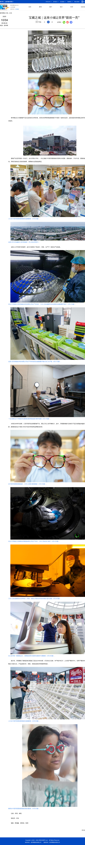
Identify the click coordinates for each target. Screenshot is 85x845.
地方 (61, 7)
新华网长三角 (4, 13)
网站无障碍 (76, 1)
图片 (50, 7)
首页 (30, 7)
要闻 (40, 7)
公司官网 (12, 7)
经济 (71, 7)
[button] (26, 154)
